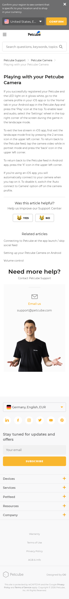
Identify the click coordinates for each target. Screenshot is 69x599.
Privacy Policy (34, 551)
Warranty (34, 533)
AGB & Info (34, 559)
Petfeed (9, 497)
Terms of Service (23, 587)
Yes (26, 218)
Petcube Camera (41, 60)
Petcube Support (15, 60)
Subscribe (34, 461)
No (48, 218)
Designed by (56, 574)
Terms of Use (34, 542)
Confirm (56, 21)
